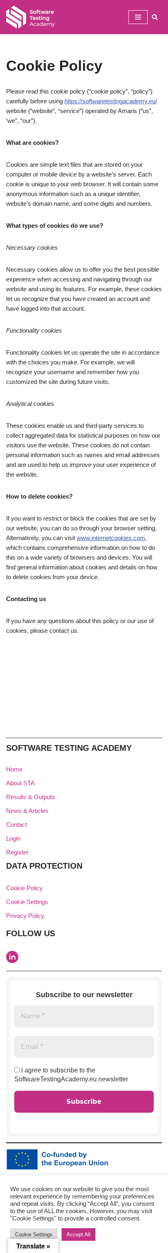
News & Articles (27, 810)
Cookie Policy (24, 888)
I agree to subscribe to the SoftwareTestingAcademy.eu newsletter (71, 1075)
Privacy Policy (25, 915)
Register (17, 852)
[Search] (155, 17)
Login (13, 838)
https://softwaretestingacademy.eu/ (110, 101)
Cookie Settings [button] (27, 902)
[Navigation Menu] (138, 17)
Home (14, 769)
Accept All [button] (78, 1234)
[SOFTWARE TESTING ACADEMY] (30, 17)
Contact (16, 824)
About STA (20, 783)
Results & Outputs (30, 796)
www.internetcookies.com (111, 537)
